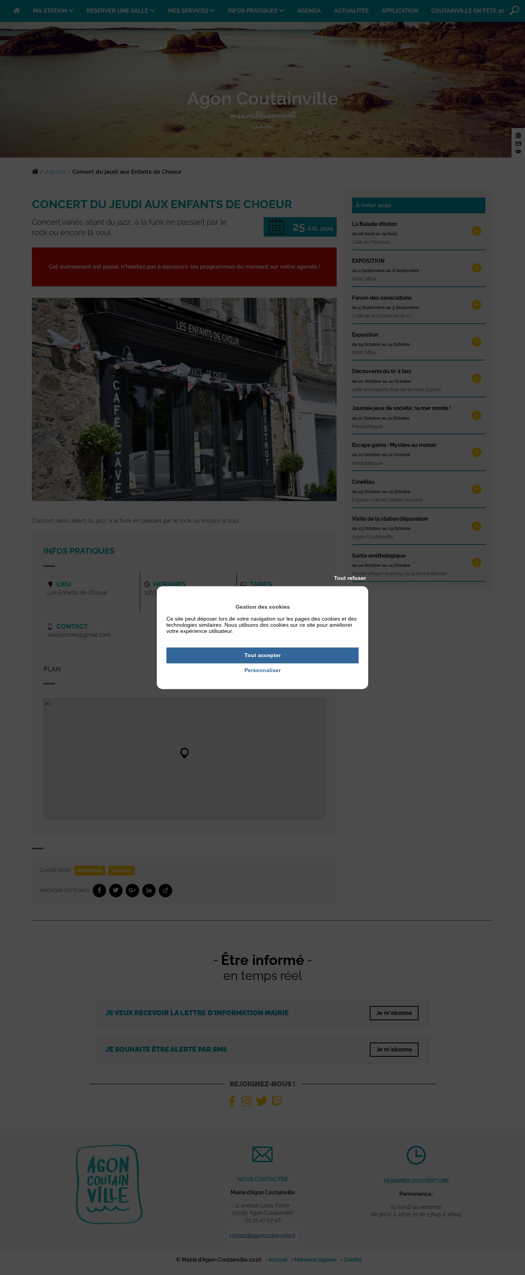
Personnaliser (262, 670)
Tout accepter (262, 655)
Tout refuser (350, 578)
